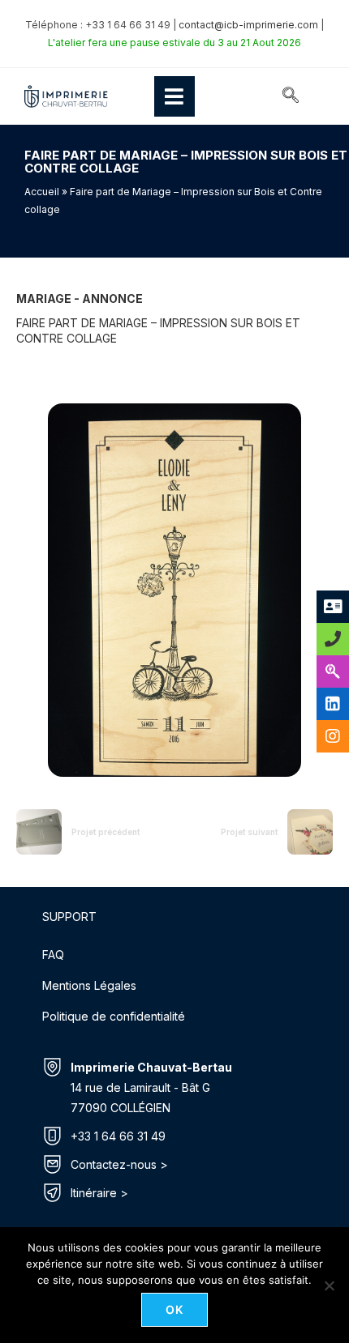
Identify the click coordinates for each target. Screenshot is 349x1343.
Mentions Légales (89, 985)
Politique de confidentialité (113, 1016)
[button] (290, 96)
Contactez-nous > (119, 1164)
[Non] (329, 1285)
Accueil (41, 191)
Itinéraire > (99, 1193)
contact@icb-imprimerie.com (248, 25)
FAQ (53, 954)
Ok (175, 1309)
